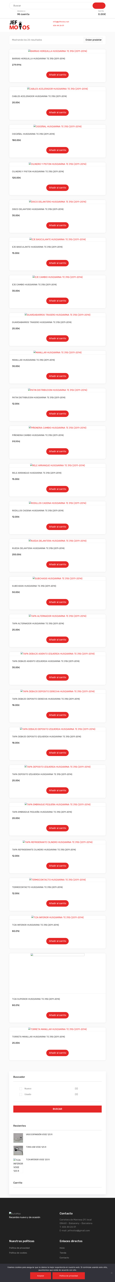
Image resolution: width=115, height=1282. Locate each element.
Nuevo (51, 1088)
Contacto (64, 1257)
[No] (111, 1273)
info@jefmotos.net (61, 22)
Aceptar (40, 1276)
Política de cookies (18, 1253)
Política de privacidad (19, 1248)
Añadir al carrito (57, 74)
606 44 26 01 (58, 25)
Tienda (63, 1253)
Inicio (62, 1248)
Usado (51, 1094)
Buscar (57, 1109)
